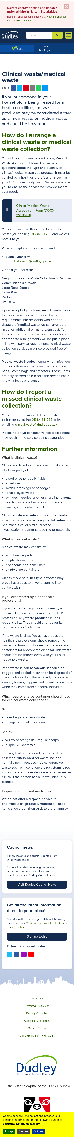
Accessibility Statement (37, 1020)
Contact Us (37, 998)
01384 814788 (41, 234)
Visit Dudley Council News (37, 885)
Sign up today (37, 936)
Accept (9, 1131)
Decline (23, 1131)
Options (38, 1131)
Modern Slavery (37, 1028)
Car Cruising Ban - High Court (37, 1035)
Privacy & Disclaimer (37, 1006)
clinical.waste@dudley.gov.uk (30, 261)
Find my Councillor (37, 1013)
